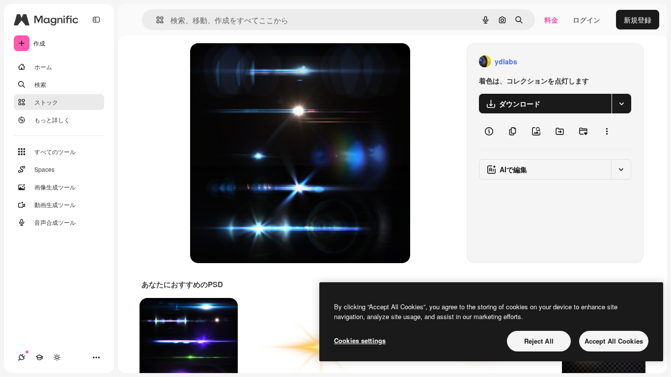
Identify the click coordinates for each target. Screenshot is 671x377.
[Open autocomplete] (155, 20)
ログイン (586, 20)
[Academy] (39, 357)
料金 (551, 20)
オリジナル (257, 61)
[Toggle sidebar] (96, 19)
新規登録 (637, 20)
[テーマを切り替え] (57, 357)
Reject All (539, 341)
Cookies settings (360, 340)
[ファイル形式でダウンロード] (621, 103)
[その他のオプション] (606, 131)
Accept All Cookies (614, 341)
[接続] (21, 357)
